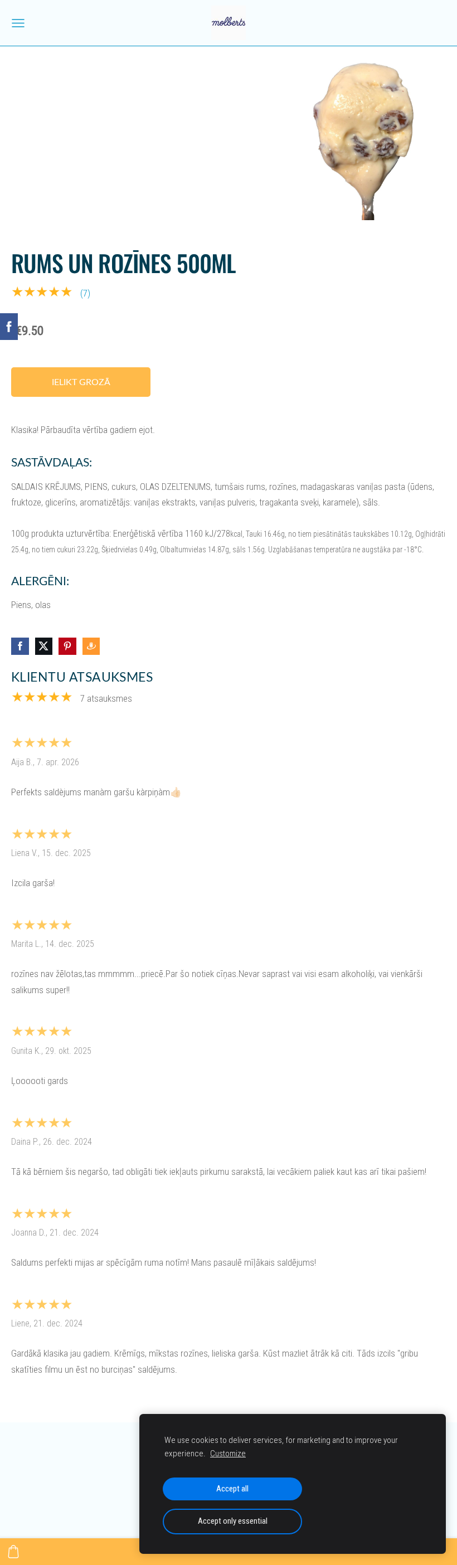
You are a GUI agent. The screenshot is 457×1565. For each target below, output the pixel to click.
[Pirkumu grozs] (13, 1551)
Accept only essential (233, 1521)
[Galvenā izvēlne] (18, 23)
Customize (228, 1454)
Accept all (232, 1489)
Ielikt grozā (81, 382)
